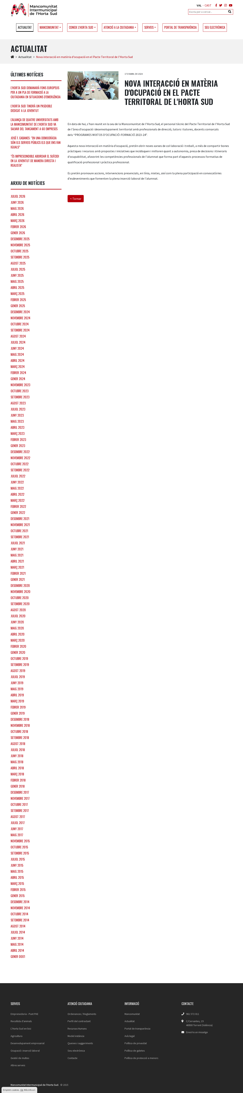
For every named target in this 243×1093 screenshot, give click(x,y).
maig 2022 (17, 488)
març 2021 (17, 567)
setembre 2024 (20, 330)
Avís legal (130, 1036)
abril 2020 (17, 634)
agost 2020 (18, 610)
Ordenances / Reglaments (82, 1014)
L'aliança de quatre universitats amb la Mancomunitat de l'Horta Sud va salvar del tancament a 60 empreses (34, 124)
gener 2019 (18, 713)
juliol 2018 (18, 749)
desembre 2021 (20, 518)
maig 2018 (17, 762)
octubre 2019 (19, 658)
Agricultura (16, 1036)
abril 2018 (17, 768)
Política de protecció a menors (141, 1058)
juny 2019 (17, 683)
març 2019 (17, 701)
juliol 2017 (18, 822)
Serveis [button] (149, 27)
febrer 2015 (18, 889)
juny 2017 (17, 829)
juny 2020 (17, 622)
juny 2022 (17, 482)
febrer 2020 (18, 646)
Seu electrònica (215, 27)
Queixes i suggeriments (80, 1043)
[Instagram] (225, 5)
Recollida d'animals (21, 1021)
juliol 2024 (18, 342)
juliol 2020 (18, 616)
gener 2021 (18, 579)
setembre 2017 (20, 810)
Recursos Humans (77, 1028)
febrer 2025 (18, 299)
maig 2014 (17, 944)
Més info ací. (30, 1089)
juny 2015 (17, 865)
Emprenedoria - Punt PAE (24, 1014)
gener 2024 (18, 378)
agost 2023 (18, 403)
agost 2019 (18, 670)
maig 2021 (17, 555)
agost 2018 (18, 743)
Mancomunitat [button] (49, 27)
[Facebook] (215, 5)
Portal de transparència (180, 27)
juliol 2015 (18, 859)
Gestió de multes (20, 1058)
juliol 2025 (18, 269)
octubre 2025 (19, 251)
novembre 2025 (20, 245)
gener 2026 (18, 233)
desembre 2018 (20, 719)
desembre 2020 (20, 585)
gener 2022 (18, 512)
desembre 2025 (20, 239)
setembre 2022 (20, 470)
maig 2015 (17, 871)
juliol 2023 (18, 409)
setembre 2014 (20, 920)
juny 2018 (17, 756)
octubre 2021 (19, 531)
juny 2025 (17, 275)
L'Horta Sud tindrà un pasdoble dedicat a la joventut (31, 108)
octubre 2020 (20, 597)
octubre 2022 (19, 464)
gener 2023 (18, 445)
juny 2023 (17, 415)
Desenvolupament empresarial (27, 1043)
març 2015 (17, 883)
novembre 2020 (20, 591)
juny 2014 (17, 938)
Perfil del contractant (79, 1021)
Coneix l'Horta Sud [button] (81, 27)
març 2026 (17, 220)
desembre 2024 (20, 312)
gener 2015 (18, 895)
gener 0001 (18, 956)
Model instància (76, 1036)
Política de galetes (135, 1050)
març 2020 (18, 640)
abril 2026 (17, 214)
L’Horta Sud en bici (21, 1028)
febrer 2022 (18, 506)
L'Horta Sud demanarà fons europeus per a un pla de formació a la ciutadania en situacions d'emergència (36, 92)
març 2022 (17, 500)
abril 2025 (17, 287)
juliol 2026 (18, 196)
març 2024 (18, 366)
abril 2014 (17, 950)
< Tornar (75, 199)
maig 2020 (17, 628)
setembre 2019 (20, 664)
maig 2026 (17, 208)
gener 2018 (18, 786)
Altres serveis (18, 1065)
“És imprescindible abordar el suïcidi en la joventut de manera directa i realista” (35, 161)
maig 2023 (17, 421)
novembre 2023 (20, 385)
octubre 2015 (19, 847)
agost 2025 (18, 263)
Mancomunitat (132, 1014)
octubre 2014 (19, 914)
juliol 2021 (18, 543)
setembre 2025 (20, 257)
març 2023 (17, 433)
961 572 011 (192, 1014)
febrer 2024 (18, 372)
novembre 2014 (20, 908)
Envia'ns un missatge (197, 1032)
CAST (208, 5)
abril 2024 (17, 360)
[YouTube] (229, 5)
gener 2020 (18, 652)
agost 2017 (18, 816)
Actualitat (25, 27)
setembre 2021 (20, 537)
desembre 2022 (20, 451)
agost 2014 (18, 926)
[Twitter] (220, 5)
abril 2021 (17, 561)
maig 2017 (17, 835)
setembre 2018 (20, 737)
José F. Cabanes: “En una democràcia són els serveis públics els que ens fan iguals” (36, 142)
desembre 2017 (20, 792)
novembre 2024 (20, 318)
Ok (21, 1089)
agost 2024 (18, 336)
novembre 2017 (20, 798)
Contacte (72, 1058)
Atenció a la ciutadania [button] (119, 27)
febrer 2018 (18, 780)
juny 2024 (17, 348)
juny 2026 (17, 202)
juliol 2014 (18, 932)
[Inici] (12, 57)
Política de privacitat (136, 1043)
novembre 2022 (20, 458)
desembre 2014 (20, 902)
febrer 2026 (18, 226)
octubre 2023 (19, 391)
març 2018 (17, 774)
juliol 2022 (18, 476)
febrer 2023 (18, 439)
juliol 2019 (18, 677)
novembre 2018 (20, 725)
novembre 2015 (20, 841)
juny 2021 (17, 549)
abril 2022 (17, 494)
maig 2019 (17, 689)
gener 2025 (18, 306)
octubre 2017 (19, 804)
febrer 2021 (18, 573)
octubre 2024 (20, 324)
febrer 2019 (18, 707)
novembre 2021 (20, 524)
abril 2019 (17, 695)
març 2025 (17, 293)
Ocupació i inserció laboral (25, 1050)
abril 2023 (17, 427)
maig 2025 (17, 281)
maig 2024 (17, 354)
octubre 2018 (19, 731)
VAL (199, 5)
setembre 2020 (20, 604)
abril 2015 (17, 877)
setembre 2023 (20, 397)
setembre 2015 (20, 853)
